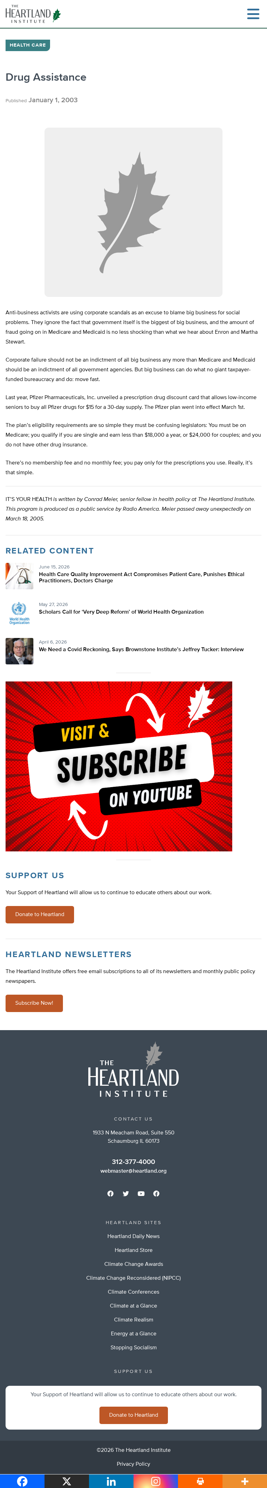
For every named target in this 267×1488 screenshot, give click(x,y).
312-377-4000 (133, 1161)
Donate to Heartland (39, 914)
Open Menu (253, 14)
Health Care (28, 45)
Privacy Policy (133, 1464)
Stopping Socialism (134, 1348)
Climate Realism (133, 1320)
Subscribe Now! (34, 1003)
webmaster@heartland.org (133, 1171)
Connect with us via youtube (141, 1193)
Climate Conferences (133, 1292)
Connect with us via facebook (111, 1193)
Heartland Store (134, 1250)
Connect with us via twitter (126, 1193)
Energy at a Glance (133, 1334)
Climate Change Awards (133, 1264)
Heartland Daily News (133, 1236)
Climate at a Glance (133, 1306)
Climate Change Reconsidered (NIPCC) (133, 1278)
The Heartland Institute (35, 14)
